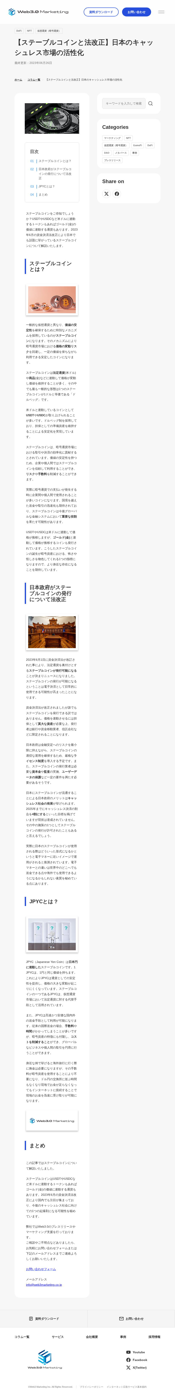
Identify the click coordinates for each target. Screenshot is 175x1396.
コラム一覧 (22, 1337)
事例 (134, 153)
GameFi (137, 145)
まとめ (43, 194)
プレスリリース (112, 160)
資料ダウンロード (101, 12)
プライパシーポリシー (91, 1387)
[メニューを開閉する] (161, 12)
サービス (58, 1337)
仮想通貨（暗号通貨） (49, 30)
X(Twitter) (140, 1367)
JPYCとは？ (47, 186)
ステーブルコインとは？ (55, 161)
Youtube (139, 1352)
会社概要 (92, 1337)
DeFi (19, 30)
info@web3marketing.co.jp (44, 1284)
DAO (106, 153)
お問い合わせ (137, 12)
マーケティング (112, 138)
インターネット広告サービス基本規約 (127, 1387)
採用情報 (154, 1337)
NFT (29, 30)
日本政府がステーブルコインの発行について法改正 (55, 173)
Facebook (140, 1360)
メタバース (121, 153)
